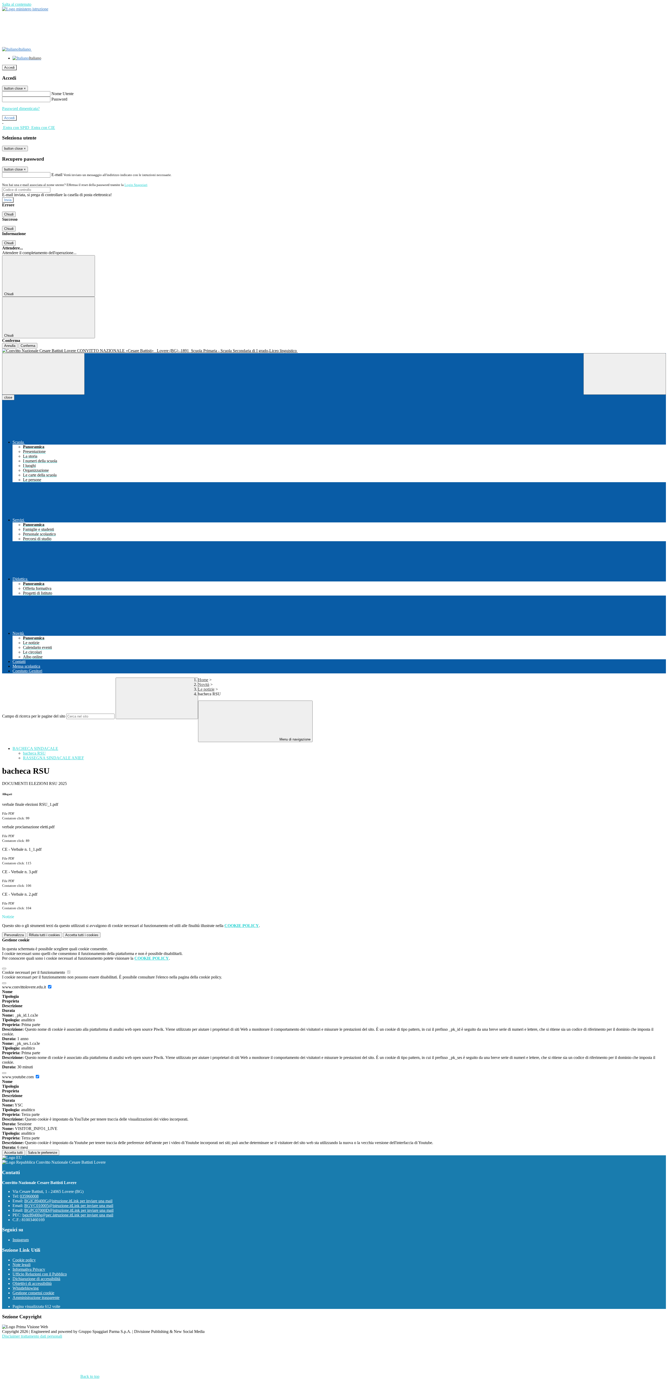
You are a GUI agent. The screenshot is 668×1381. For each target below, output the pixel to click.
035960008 (29, 1196)
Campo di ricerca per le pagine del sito (33, 716)
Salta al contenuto (16, 4)
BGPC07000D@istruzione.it (69, 1210)
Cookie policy (24, 1260)
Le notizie (206, 689)
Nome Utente (62, 93)
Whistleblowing (26, 1288)
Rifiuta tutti (44, 935)
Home (203, 680)
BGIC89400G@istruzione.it (68, 1201)
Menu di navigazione (294, 739)
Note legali (22, 1264)
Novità (203, 684)
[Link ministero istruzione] (25, 9)
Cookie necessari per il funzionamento (34, 972)
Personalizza (14, 935)
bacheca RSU (34, 753)
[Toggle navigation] (43, 374)
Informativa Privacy (29, 1269)
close (8, 397)
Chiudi (9, 214)
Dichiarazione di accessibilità (36, 1279)
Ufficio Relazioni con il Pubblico (40, 1274)
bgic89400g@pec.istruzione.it (67, 1215)
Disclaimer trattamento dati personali (32, 1336)
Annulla (9, 346)
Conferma (28, 346)
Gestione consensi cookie (33, 1293)
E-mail (56, 174)
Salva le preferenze (42, 1153)
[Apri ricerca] (624, 374)
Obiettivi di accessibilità (32, 1283)
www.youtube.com (18, 1077)
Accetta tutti (81, 935)
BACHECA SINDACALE (35, 748)
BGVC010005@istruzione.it (68, 1205)
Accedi (9, 67)
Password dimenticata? (21, 108)
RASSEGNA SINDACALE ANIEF (53, 758)
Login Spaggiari (135, 185)
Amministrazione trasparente (36, 1297)
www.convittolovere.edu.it (24, 987)
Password (59, 99)
